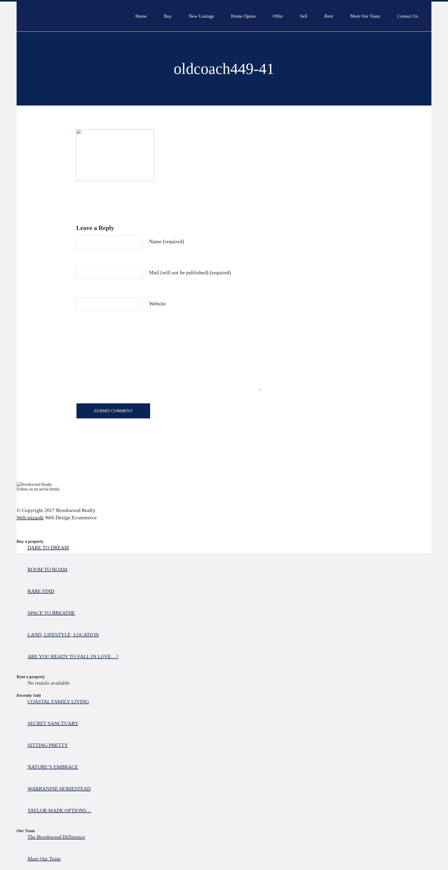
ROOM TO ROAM (47, 569)
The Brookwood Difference (56, 837)
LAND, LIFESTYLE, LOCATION (63, 634)
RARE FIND (40, 591)
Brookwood (71, 16)
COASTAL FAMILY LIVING (58, 701)
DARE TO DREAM (48, 547)
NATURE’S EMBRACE (52, 767)
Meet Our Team (365, 13)
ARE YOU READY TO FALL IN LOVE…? (72, 656)
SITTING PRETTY (47, 745)
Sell (303, 13)
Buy (168, 13)
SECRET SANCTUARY (52, 723)
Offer (278, 13)
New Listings (201, 13)
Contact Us (407, 13)
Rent (328, 13)
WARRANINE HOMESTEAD (59, 788)
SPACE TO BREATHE (51, 613)
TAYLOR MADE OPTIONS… (59, 810)
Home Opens (243, 13)
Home (141, 13)
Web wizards (30, 517)
